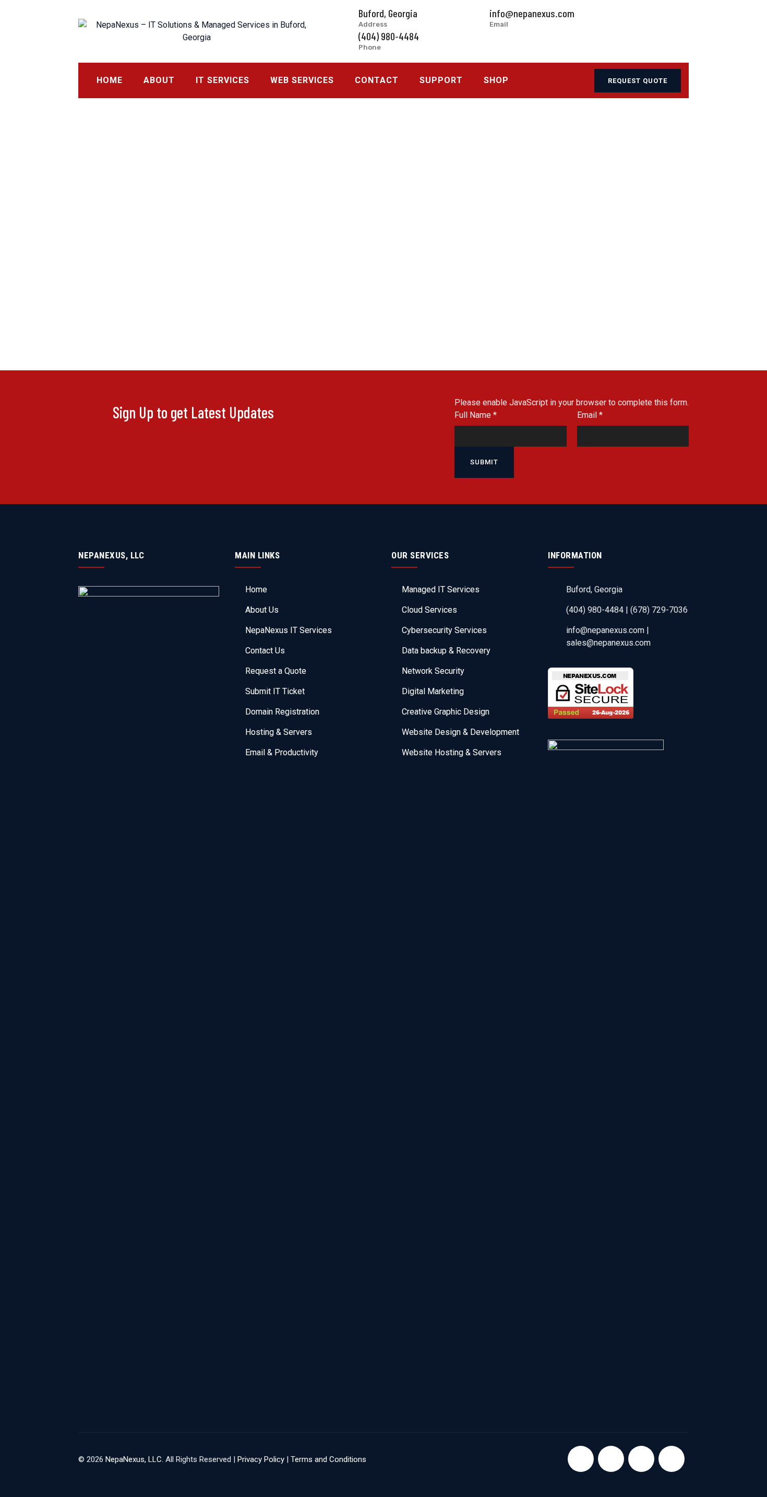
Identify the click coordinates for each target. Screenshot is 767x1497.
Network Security (433, 671)
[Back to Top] (745, 1480)
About (159, 80)
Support (441, 80)
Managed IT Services (441, 589)
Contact (377, 80)
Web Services (302, 80)
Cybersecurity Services (444, 630)
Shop (496, 80)
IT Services (222, 80)
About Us (262, 610)
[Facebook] (581, 1459)
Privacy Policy (260, 1459)
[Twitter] (611, 1459)
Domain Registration (282, 712)
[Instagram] (671, 1459)
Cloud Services (429, 610)
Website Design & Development (460, 732)
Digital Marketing (433, 691)
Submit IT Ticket (275, 691)
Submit (484, 462)
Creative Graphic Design (445, 712)
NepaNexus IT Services (288, 630)
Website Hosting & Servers (451, 752)
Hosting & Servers (278, 732)
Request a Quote (275, 671)
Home (110, 80)
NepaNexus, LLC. (134, 1459)
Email (590, 415)
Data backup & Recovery (446, 651)
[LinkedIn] (641, 1459)
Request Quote (637, 81)
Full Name (475, 415)
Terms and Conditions (328, 1459)
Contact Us (265, 651)
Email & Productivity (281, 752)
